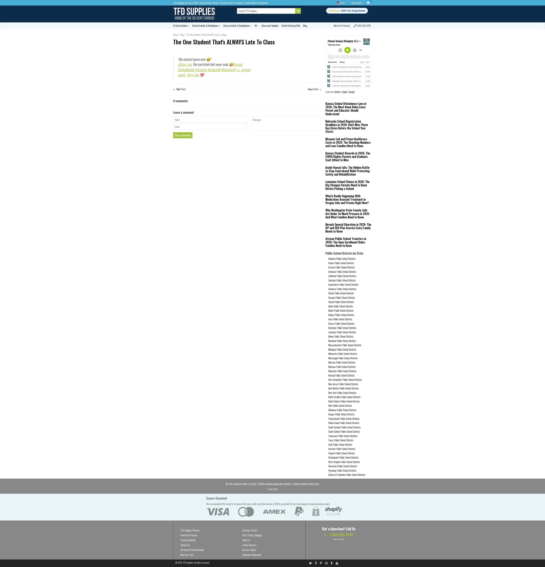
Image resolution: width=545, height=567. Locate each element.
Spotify (337, 92)
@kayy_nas (185, 64)
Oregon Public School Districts (341, 414)
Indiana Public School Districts (341, 315)
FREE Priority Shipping (252, 535)
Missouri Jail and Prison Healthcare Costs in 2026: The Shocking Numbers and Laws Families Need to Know (348, 142)
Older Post (180, 89)
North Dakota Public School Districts (344, 401)
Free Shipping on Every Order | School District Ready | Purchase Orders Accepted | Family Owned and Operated (220, 3)
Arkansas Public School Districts (342, 272)
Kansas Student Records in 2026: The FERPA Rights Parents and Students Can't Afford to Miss (347, 156)
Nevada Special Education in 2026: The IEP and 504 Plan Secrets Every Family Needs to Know (348, 227)
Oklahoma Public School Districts (342, 410)
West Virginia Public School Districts (344, 462)
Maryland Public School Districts (342, 341)
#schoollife (214, 69)
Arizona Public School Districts (341, 267)
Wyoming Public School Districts (342, 470)
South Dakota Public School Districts (344, 431)
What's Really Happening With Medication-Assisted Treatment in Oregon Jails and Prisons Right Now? (347, 199)
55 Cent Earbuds (180, 25)
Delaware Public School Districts (342, 289)
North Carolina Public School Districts (344, 397)
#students (201, 69)
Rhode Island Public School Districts (343, 423)
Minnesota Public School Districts (342, 354)
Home (175, 34)
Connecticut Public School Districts (343, 284)
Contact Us (185, 545)
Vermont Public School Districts (341, 449)
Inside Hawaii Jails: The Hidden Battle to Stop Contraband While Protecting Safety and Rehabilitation (347, 170)
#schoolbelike (186, 69)
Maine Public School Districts (340, 336)
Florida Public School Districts (341, 293)
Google (352, 92)
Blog (305, 25)
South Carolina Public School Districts (344, 427)
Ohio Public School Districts (340, 405)
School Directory (249, 545)
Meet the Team (186, 555)
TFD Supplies (188, 562)
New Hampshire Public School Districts (345, 379)
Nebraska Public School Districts (342, 371)
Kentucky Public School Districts (342, 328)
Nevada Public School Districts (341, 375)
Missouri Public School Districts (342, 362)
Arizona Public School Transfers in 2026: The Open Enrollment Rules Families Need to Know (345, 242)
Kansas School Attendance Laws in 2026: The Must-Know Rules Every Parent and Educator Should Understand (345, 108)
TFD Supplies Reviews (190, 530)
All (255, 25)
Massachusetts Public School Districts (344, 345)
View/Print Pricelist (188, 535)
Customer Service (249, 530)
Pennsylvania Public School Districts (344, 418)
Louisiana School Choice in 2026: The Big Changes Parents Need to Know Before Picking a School (347, 185)
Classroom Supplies (270, 25)
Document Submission (251, 555)
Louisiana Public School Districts (342, 332)
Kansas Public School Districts (341, 323)
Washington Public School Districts (343, 457)
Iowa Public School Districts (340, 319)
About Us (246, 540)
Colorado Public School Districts (342, 280)
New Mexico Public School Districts (343, 388)
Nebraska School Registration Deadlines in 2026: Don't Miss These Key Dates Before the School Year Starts (346, 126)
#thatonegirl (228, 69)
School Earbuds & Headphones (205, 25)
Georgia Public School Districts (341, 297)
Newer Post (313, 89)
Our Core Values (249, 550)
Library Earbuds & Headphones (236, 25)
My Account (356, 3)
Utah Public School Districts (340, 444)
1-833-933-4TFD (363, 25)
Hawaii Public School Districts (341, 302)
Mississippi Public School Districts (343, 358)
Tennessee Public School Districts (342, 436)
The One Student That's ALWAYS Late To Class (224, 41)
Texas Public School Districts (340, 440)
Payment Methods (188, 540)
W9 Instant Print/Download (192, 550)
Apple (344, 92)
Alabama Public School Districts (342, 258)
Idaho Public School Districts (340, 306)
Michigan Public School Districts (342, 349)
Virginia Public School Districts (341, 453)
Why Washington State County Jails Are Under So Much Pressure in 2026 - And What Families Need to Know (348, 213)
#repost (237, 64)
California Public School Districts (342, 276)
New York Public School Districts (342, 393)
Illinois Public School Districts (341, 310)
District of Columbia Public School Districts (346, 475)
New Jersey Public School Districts (343, 384)
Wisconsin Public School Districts (342, 466)
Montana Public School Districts (342, 367)
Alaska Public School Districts (341, 263)
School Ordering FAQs (290, 25)
